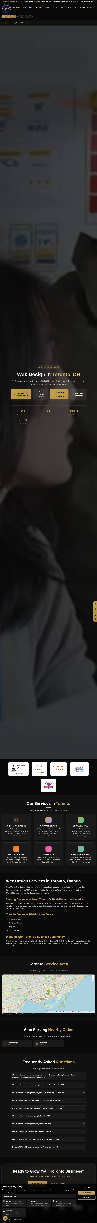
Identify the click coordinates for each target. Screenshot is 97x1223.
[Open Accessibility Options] (5, 1218)
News (69, 8)
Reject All (87, 1188)
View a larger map (8, 1014)
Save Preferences (86, 1192)
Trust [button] (55, 8)
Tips (75, 8)
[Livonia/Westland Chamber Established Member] (79, 769)
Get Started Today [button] (37, 1183)
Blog (63, 8)
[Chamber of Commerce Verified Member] (48, 785)
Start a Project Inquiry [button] (41, 394)
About (31, 8)
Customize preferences (39, 1196)
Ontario (18, 23)
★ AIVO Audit (15, 8)
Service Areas (10, 23)
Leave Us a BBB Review (79, 394)
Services (39, 8)
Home (3, 23)
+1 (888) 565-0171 (60, 1183)
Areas (24, 8)
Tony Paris (37, 1)
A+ (48, 411)
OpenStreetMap (23, 1014)
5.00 (23, 420)
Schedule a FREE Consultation (60, 394)
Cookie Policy (17, 1219)
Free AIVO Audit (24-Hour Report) (22, 394)
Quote (89, 8)
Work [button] (47, 8)
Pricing (82, 8)
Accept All (86, 1197)
